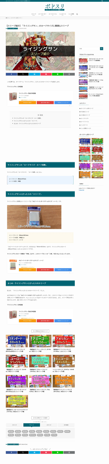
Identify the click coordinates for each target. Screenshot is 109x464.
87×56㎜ (32, 431)
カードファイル (85, 121)
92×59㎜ (54, 435)
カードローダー (85, 118)
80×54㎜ (11, 431)
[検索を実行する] (101, 48)
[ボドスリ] (54, 7)
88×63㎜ (18, 435)
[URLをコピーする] (69, 74)
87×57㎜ (46, 431)
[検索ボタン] (77, 14)
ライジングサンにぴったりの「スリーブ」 (26, 120)
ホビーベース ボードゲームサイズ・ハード (31, 260)
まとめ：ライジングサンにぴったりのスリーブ (27, 123)
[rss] (102, 1)
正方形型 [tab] (66, 425)
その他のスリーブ (85, 115)
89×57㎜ (60, 431)
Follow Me (81, 190)
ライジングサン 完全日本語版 (27, 93)
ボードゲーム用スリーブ (12, 28)
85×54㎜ (18, 431)
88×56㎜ (39, 431)
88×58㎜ (67, 431)
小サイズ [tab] (14, 425)
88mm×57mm (24, 444)
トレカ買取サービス (86, 128)
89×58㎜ (11, 435)
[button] (11, 74)
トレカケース (84, 125)
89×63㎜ (25, 435)
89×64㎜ (40, 435)
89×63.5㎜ (32, 435)
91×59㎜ (47, 435)
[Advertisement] (40, 144)
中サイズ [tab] (31, 425)
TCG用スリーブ (85, 111)
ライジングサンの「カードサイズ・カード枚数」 (28, 118)
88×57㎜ (53, 431)
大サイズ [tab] (49, 425)
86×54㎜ (25, 431)
